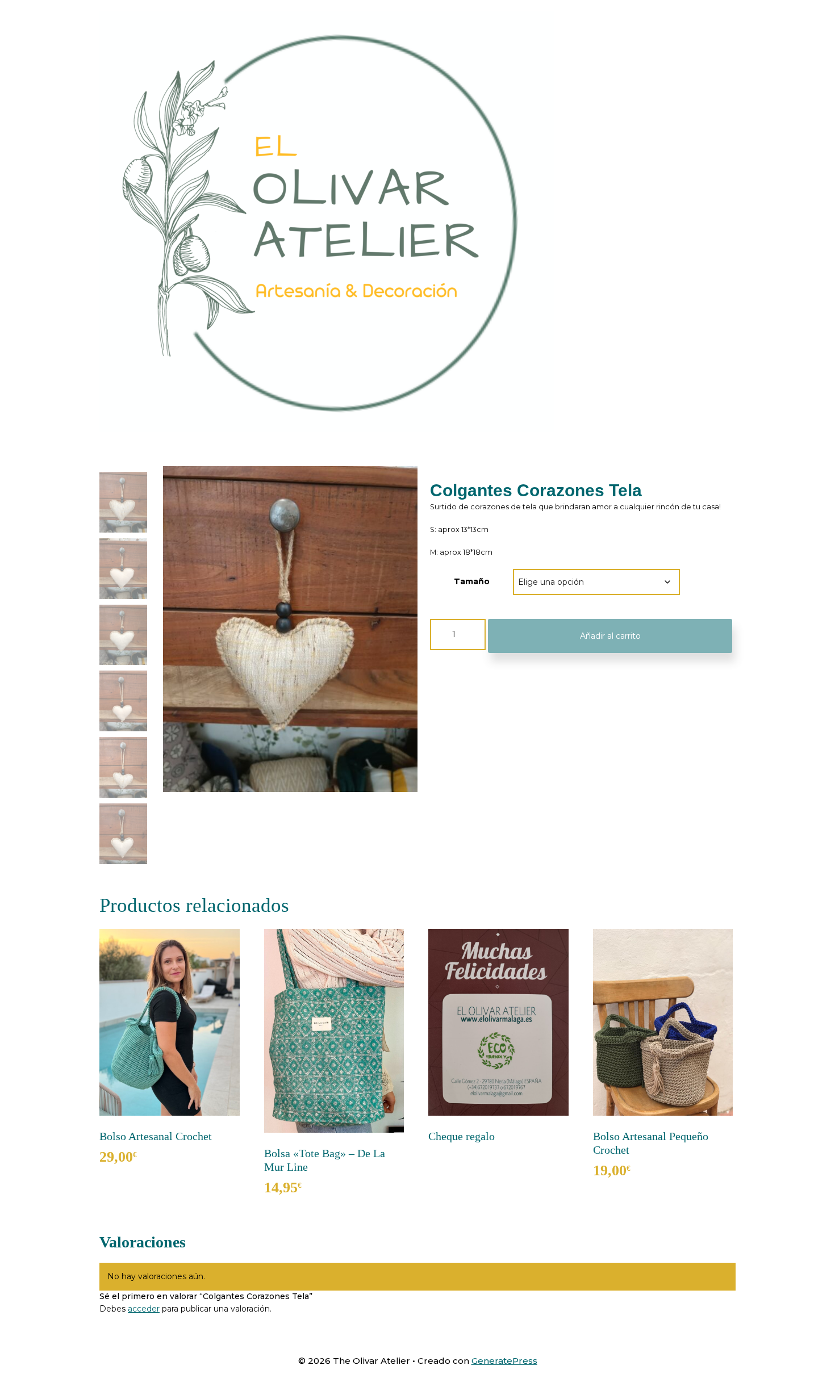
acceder (144, 1309)
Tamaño (472, 581)
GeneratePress (504, 1360)
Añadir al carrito (610, 636)
